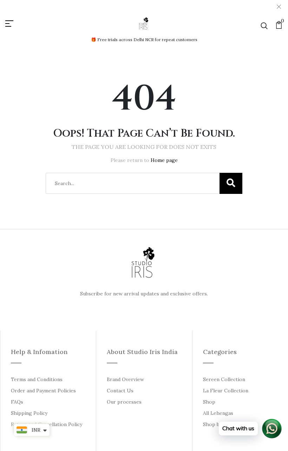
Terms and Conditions (37, 379)
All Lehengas (218, 413)
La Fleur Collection (225, 390)
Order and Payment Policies (43, 390)
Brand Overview (125, 379)
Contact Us (120, 390)
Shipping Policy (29, 413)
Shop (209, 402)
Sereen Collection (224, 379)
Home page (164, 160)
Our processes (124, 402)
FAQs (17, 402)
